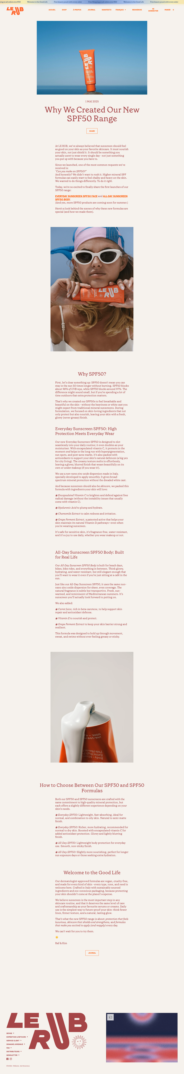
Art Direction (25, 1066)
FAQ (8, 1048)
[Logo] (15, 11)
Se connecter (153, 10)
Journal (92, 953)
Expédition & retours (16, 1037)
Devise (9, 1033)
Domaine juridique (14, 1044)
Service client (12, 1041)
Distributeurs (13, 1052)
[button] (92, 131)
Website (16, 1066)
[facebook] (7, 1059)
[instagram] (11, 1059)
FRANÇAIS (120, 10)
